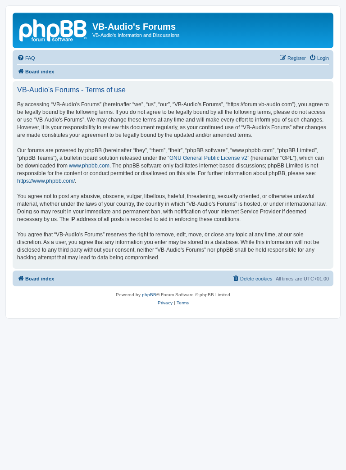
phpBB (149, 294)
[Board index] (53, 29)
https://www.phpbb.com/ (46, 181)
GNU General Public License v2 (208, 158)
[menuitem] (26, 58)
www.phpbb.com (89, 166)
